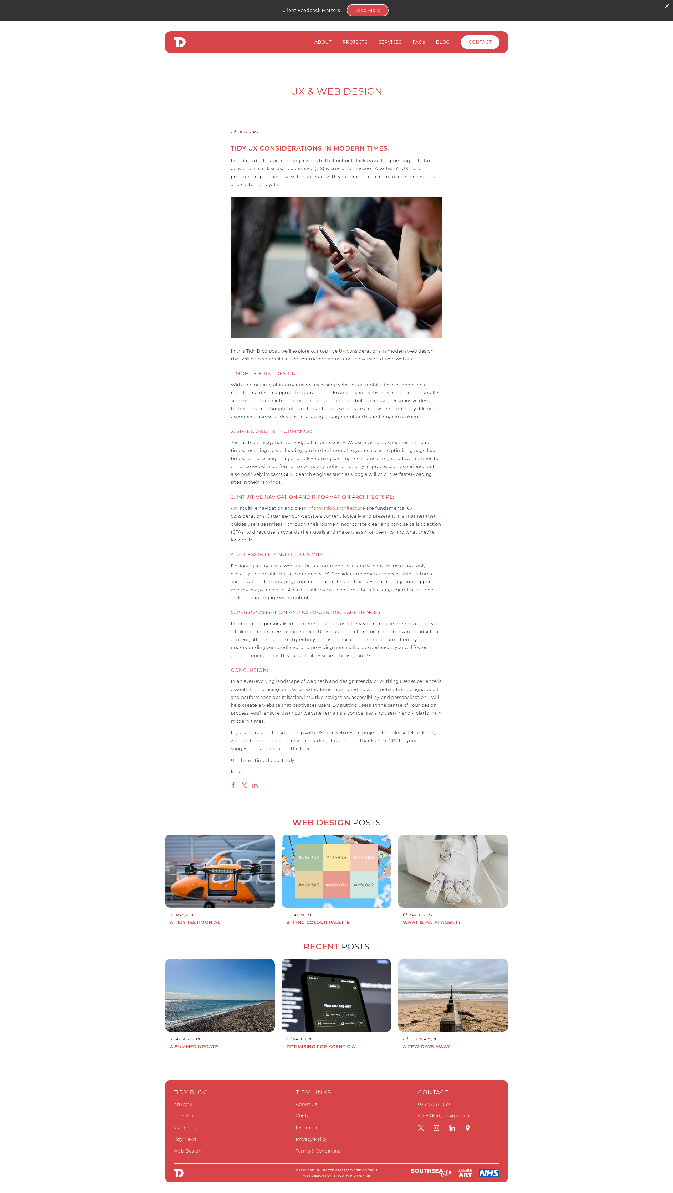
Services (390, 42)
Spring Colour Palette (318, 922)
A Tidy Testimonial (195, 922)
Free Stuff (185, 1115)
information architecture (336, 508)
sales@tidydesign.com (444, 1115)
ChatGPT (387, 740)
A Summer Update (194, 1046)
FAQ (419, 42)
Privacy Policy (312, 1139)
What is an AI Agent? (432, 922)
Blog (443, 42)
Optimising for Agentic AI (321, 1046)
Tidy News (185, 1139)
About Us (306, 1104)
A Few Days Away (426, 1046)
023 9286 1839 (434, 1104)
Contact (480, 42)
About (323, 42)
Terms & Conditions (318, 1151)
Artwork (183, 1104)
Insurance (307, 1127)
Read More (367, 10)
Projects (355, 42)
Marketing (186, 1127)
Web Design (188, 1151)
